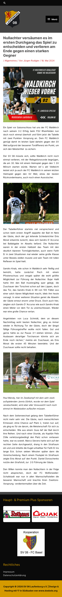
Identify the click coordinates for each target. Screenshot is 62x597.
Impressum (8, 571)
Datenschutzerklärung (14, 575)
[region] (31, 514)
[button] (31, 2)
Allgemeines (11, 60)
